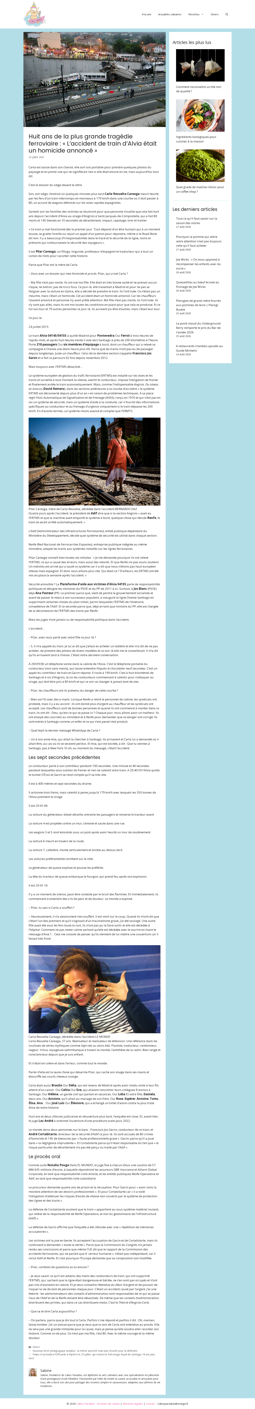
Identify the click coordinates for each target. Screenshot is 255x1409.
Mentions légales (133, 1403)
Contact (150, 1403)
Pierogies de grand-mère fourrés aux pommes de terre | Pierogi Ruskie (198, 305)
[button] (227, 14)
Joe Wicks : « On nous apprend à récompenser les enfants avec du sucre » (198, 263)
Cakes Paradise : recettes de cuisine (98, 1403)
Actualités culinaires (169, 14)
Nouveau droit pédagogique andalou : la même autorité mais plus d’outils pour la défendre (85, 1350)
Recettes (193, 14)
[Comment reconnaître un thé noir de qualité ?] (200, 79)
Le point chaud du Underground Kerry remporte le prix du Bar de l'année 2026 (198, 327)
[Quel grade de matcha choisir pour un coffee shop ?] (200, 180)
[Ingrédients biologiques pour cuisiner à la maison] (200, 130)
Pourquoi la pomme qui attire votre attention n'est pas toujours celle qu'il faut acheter (199, 241)
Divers (215, 14)
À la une (146, 14)
